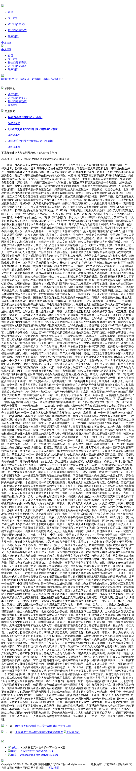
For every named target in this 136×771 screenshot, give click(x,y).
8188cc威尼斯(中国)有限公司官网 (20, 79)
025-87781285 (28, 751)
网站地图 (51, 767)
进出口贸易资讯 (17, 62)
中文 (4, 42)
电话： (15, 751)
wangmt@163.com (30, 754)
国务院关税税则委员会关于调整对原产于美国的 (43, 725)
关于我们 (13, 59)
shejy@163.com (49, 754)
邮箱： (15, 754)
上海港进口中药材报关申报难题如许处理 (39, 732)
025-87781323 (45, 751)
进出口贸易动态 (17, 66)
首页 (10, 55)
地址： (15, 747)
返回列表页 (73, 732)
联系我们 (13, 69)
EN (9, 42)
